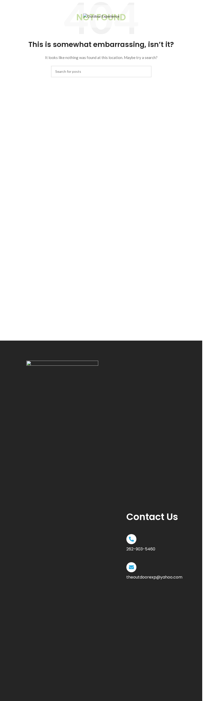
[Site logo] (101, 16)
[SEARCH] (145, 71)
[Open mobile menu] (26, 16)
